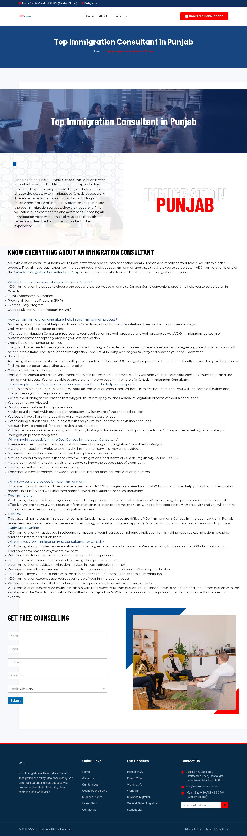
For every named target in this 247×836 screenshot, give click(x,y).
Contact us (119, 16)
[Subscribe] (224, 805)
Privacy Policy (193, 829)
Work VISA (133, 790)
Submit (15, 700)
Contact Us (89, 809)
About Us (88, 778)
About (103, 16)
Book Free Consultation (206, 16)
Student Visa (135, 809)
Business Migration (139, 797)
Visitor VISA (134, 784)
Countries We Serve (94, 790)
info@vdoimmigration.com (202, 786)
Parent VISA (134, 778)
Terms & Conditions (217, 829)
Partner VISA (135, 772)
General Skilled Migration (142, 803)
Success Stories (92, 797)
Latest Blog (89, 803)
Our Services (90, 784)
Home (90, 16)
